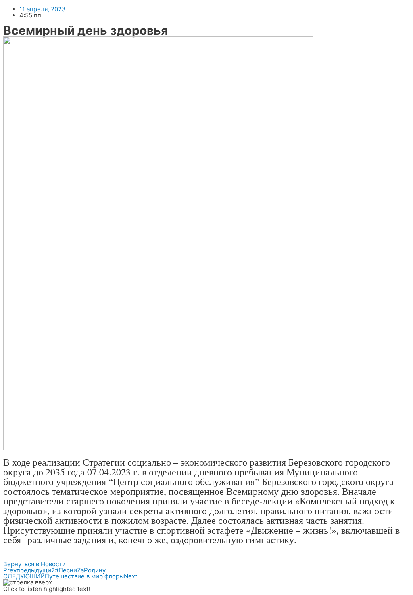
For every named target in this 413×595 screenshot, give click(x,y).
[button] (34, 564)
